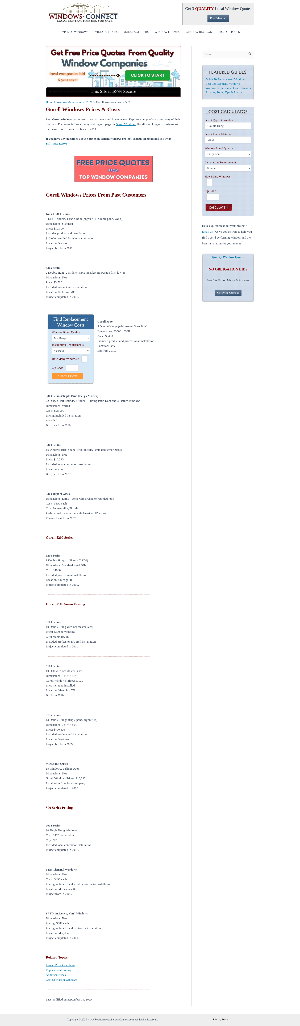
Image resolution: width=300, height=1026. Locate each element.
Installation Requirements (68, 344)
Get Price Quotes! (228, 292)
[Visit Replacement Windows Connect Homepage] (113, 71)
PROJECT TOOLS (229, 31)
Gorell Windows (126, 124)
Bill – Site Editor (56, 143)
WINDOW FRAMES (167, 31)
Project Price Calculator (60, 965)
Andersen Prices (56, 975)
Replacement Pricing (58, 970)
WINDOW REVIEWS (198, 31)
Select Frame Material (218, 134)
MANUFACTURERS (136, 31)
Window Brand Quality (66, 332)
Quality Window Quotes (228, 257)
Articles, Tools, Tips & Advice (224, 92)
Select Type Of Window (219, 120)
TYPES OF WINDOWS (74, 31)
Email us (207, 231)
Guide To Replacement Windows (226, 79)
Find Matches (218, 18)
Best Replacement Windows (223, 83)
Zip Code (57, 368)
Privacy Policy (221, 1019)
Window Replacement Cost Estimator (228, 88)
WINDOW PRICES (106, 31)
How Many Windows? (65, 359)
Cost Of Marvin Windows (61, 979)
